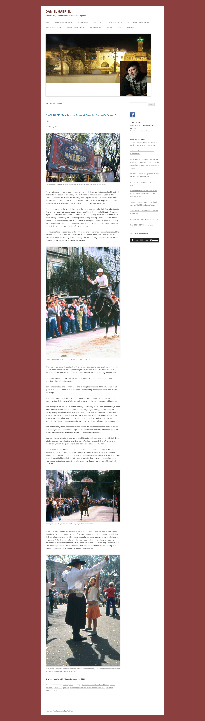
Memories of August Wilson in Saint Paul (144, 219)
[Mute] (151, 240)
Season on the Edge (114, 23)
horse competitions (77, 688)
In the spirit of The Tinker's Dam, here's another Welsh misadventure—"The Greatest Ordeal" (143, 193)
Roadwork (98, 23)
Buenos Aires (94, 685)
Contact (130, 28)
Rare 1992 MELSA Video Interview (141, 225)
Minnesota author (98, 688)
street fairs (109, 688)
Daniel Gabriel (104, 685)
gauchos (66, 688)
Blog (120, 28)
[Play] (133, 240)
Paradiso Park (83, 23)
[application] (144, 240)
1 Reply (48, 121)
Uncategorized (68, 685)
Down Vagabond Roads (63, 23)
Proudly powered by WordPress (63, 711)
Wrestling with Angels (76, 28)
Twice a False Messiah (54, 28)
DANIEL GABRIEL (58, 11)
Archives (109, 28)
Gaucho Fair (58, 688)
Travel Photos (95, 28)
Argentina (85, 685)
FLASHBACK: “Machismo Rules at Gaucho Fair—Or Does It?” (81, 115)
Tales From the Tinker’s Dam (138, 23)
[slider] (155, 240)
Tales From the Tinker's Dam (140, 131)
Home (48, 23)
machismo (88, 688)
